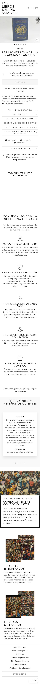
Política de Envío (20, 664)
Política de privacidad (20, 658)
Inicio (19, 48)
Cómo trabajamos (20, 651)
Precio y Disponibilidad (20, 119)
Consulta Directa (20, 149)
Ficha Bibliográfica (20, 110)
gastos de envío (28, 63)
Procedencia (20, 114)
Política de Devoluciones (20, 127)
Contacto (20, 654)
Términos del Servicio (20, 661)
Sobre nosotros (20, 647)
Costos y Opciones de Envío (20, 123)
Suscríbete (19, 674)
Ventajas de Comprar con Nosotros (20, 132)
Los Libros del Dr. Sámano (9, 8)
